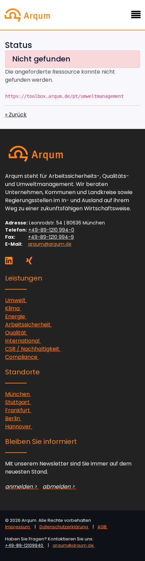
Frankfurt (18, 410)
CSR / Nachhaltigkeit (33, 349)
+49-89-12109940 (24, 545)
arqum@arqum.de (49, 244)
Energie (15, 316)
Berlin (13, 418)
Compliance (22, 357)
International (23, 341)
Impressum (18, 527)
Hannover (18, 426)
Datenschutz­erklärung (64, 527)
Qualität (16, 333)
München (18, 394)
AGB (102, 527)
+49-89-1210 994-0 (51, 229)
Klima (13, 308)
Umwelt (16, 300)
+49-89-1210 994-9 (51, 237)
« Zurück (16, 114)
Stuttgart (18, 402)
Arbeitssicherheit (28, 324)
